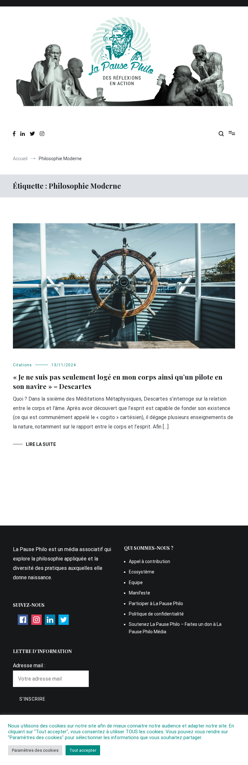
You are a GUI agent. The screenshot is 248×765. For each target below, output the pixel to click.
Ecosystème (141, 571)
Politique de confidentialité (156, 613)
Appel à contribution (149, 561)
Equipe (136, 582)
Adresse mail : (29, 665)
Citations (22, 365)
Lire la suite (41, 444)
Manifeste (139, 592)
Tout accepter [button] (82, 750)
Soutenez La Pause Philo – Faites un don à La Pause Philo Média (175, 628)
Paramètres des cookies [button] (35, 750)
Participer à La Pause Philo (156, 603)
